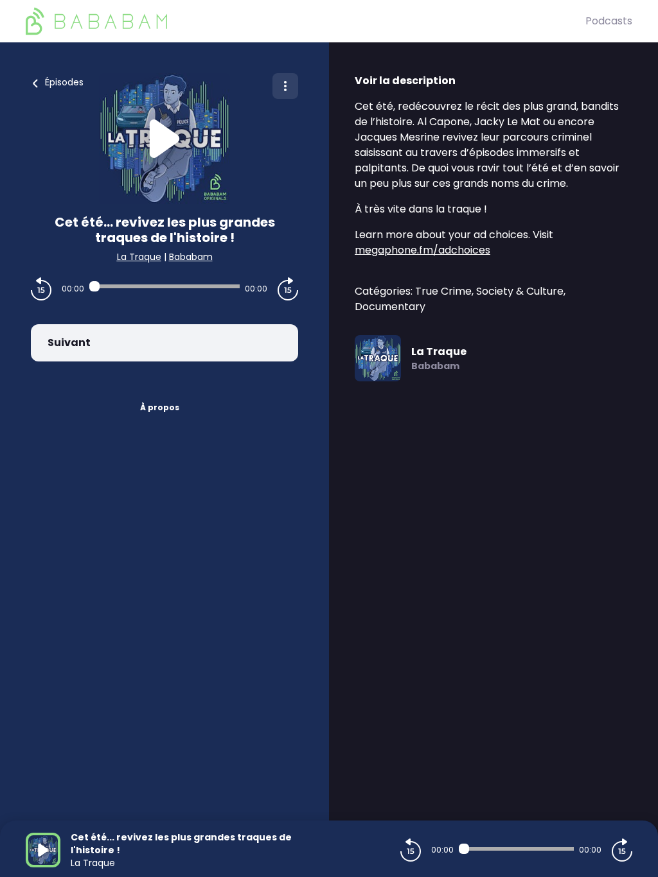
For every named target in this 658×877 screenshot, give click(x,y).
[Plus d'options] (285, 86)
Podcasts (608, 20)
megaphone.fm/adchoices (422, 250)
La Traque (139, 256)
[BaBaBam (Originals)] (305, 21)
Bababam (191, 256)
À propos (159, 407)
